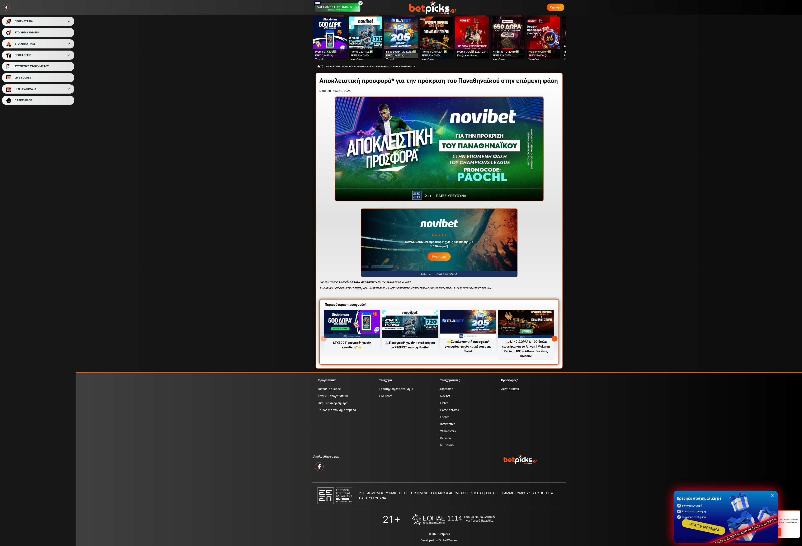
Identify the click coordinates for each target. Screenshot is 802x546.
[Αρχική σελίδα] (318, 66)
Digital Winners (448, 540)
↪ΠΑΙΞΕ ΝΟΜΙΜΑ (703, 527)
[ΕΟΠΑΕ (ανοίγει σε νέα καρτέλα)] (453, 519)
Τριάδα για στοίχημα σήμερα (337, 410)
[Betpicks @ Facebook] (6, 7)
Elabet (444, 403)
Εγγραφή (555, 7)
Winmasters (448, 431)
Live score (385, 396)
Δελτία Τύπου (510, 389)
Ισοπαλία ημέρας (329, 389)
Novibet (445, 396)
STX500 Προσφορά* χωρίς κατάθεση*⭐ (352, 345)
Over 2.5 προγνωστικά (333, 396)
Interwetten (447, 424)
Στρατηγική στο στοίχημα (396, 389)
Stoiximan (446, 389)
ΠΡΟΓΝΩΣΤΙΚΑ (24, 21)
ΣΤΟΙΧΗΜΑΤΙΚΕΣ (25, 43)
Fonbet (444, 417)
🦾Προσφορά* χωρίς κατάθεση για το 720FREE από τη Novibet (410, 345)
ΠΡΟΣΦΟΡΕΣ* (23, 55)
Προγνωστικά (327, 380)
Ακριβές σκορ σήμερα (333, 403)
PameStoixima (449, 410)
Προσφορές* (509, 380)
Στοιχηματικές (450, 380)
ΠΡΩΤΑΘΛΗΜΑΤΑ (25, 88)
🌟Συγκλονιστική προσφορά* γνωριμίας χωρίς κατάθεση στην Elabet (468, 346)
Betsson (445, 438)
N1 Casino (447, 445)
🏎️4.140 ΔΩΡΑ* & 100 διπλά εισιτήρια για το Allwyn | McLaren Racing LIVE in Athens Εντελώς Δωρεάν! (526, 349)
